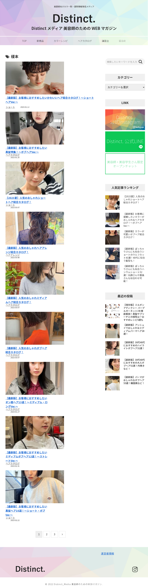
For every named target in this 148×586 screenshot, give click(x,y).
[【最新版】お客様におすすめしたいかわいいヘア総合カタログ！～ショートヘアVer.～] (50, 78)
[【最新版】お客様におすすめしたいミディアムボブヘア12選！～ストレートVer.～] (26, 433)
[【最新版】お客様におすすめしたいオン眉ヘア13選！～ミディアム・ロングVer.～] (26, 378)
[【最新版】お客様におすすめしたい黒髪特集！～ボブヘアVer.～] (26, 128)
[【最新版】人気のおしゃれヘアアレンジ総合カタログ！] (26, 228)
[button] (140, 61)
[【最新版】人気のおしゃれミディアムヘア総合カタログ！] (26, 278)
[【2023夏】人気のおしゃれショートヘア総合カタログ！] (26, 178)
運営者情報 (107, 553)
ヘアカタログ (13, 154)
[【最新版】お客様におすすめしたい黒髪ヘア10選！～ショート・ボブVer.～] (26, 487)
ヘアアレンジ (13, 254)
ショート (10, 107)
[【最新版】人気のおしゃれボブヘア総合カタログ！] (26, 328)
